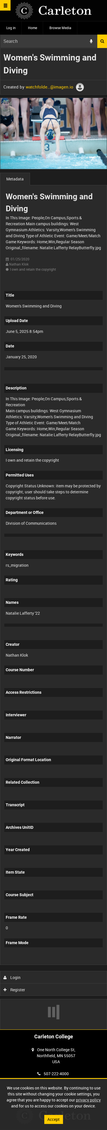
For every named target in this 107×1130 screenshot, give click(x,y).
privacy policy (88, 1100)
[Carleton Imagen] (53, 10)
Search (102, 41)
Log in (11, 27)
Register (17, 989)
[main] (53, 539)
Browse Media (60, 27)
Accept (53, 1119)
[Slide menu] (5, 5)
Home (32, 27)
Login (15, 977)
